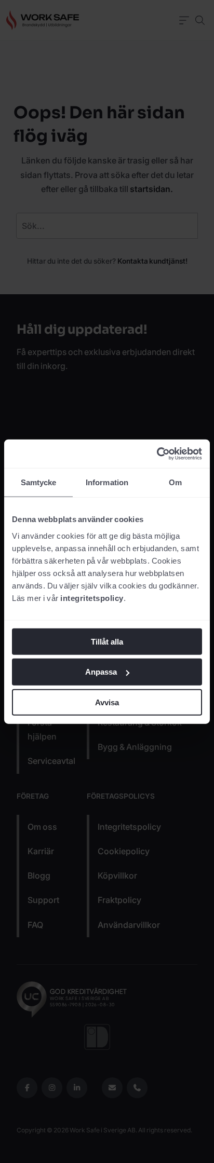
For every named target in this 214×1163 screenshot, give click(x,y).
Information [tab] (107, 482)
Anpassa (101, 671)
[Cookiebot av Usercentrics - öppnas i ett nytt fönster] (156, 453)
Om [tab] (175, 482)
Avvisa (107, 702)
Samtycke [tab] (39, 482)
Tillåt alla (107, 641)
